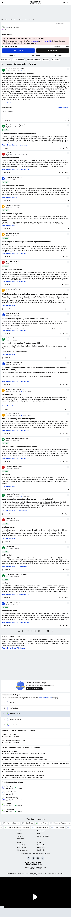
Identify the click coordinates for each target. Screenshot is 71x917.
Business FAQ (21, 845)
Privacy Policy (41, 847)
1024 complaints (46, 41)
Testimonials (20, 838)
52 (48, 631)
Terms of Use (41, 845)
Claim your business (22, 850)
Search (64, 2)
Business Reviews (44, 853)
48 (39, 631)
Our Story (19, 833)
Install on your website (34, 688)
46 (31, 631)
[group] (5, 59)
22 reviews (34, 41)
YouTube (38, 858)
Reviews (12, 56)
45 (28, 631)
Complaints (35, 56)
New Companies (33, 853)
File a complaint (53, 50)
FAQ (38, 833)
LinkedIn (42, 858)
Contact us (20, 836)
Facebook (28, 858)
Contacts (58, 56)
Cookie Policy (41, 850)
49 (42, 631)
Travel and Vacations (45, 698)
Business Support (22, 847)
